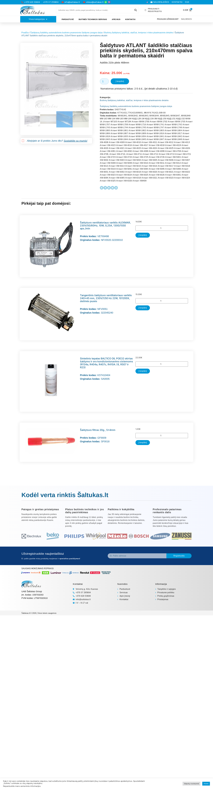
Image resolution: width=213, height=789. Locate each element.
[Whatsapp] (105, 2)
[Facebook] (147, 2)
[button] (101, 188)
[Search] (136, 10)
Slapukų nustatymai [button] (191, 784)
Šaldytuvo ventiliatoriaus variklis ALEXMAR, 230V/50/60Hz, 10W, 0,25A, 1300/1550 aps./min (105, 225)
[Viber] (109, 2)
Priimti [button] (206, 784)
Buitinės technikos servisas (93, 19)
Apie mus (116, 19)
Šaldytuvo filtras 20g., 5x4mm (97, 430)
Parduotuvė (68, 19)
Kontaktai (130, 19)
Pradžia (25, 33)
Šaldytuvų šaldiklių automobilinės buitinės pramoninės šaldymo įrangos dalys (66, 33)
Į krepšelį (120, 81)
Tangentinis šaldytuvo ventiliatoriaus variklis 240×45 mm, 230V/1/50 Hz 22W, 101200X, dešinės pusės (106, 298)
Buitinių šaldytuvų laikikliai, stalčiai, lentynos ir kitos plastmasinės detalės (138, 33)
